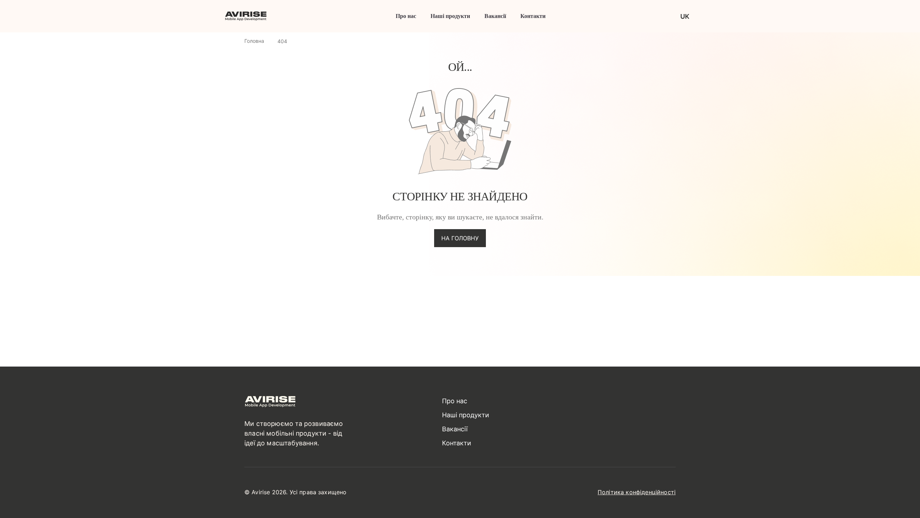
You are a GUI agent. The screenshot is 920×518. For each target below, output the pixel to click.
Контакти (533, 16)
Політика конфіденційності (637, 492)
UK (684, 16)
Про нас (406, 16)
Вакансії (495, 16)
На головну (460, 238)
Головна (254, 41)
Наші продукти (450, 16)
